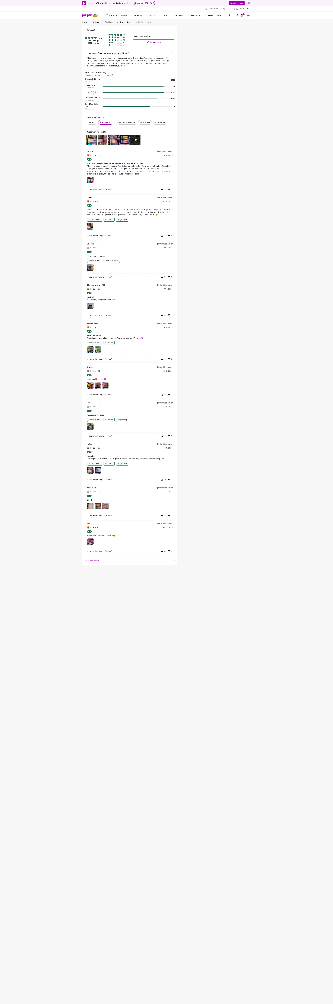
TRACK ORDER (244, 9)
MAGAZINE (196, 15)
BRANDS (138, 15)
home (84, 22)
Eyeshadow (125, 22)
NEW (166, 15)
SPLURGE (179, 15)
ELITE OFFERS (214, 15)
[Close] (249, 3)
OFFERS (152, 15)
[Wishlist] (236, 15)
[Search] (230, 15)
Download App (236, 3)
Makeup (96, 22)
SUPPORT (229, 9)
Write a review (154, 42)
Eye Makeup (110, 22)
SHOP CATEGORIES (118, 15)
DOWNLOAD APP (214, 9)
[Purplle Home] (87, 15)
